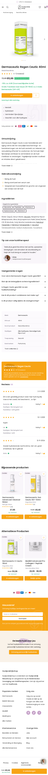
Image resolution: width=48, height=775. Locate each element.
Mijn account (31, 738)
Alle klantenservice (9, 748)
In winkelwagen (17, 95)
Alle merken (6, 721)
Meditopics (6, 716)
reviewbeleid (24, 377)
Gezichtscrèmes (21, 12)
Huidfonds (13, 684)
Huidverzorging (8, 12)
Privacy (6, 763)
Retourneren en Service (11, 738)
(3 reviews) (20, 74)
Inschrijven (22, 618)
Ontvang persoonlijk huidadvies (24, 652)
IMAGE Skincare (8, 701)
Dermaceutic (23, 315)
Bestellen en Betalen (10, 733)
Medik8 (5, 711)
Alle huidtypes (23, 331)
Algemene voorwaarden (26, 764)
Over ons (29, 748)
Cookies (15, 763)
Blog (28, 743)
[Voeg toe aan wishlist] (21, 474)
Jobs (28, 733)
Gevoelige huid (34, 331)
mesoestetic (7, 706)
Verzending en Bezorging (12, 743)
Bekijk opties (35, 578)
